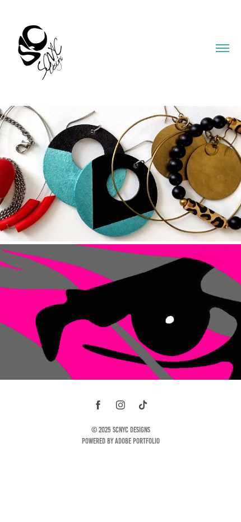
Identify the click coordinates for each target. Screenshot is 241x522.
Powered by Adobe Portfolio (121, 441)
